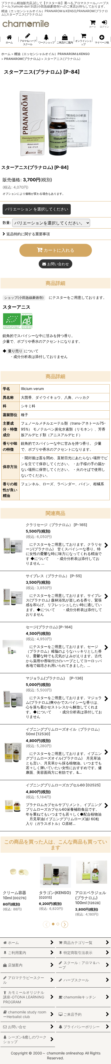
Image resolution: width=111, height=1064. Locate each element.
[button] (101, 39)
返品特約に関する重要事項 (28, 234)
